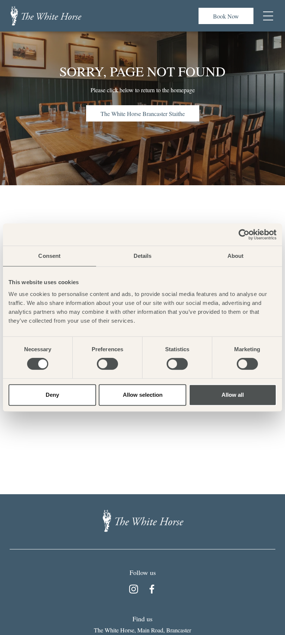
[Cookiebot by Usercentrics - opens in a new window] (244, 234)
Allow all (233, 395)
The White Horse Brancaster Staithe (143, 113)
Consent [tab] (49, 256)
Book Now (226, 16)
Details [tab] (143, 256)
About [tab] (235, 256)
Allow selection (143, 395)
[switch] (107, 364)
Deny (52, 395)
